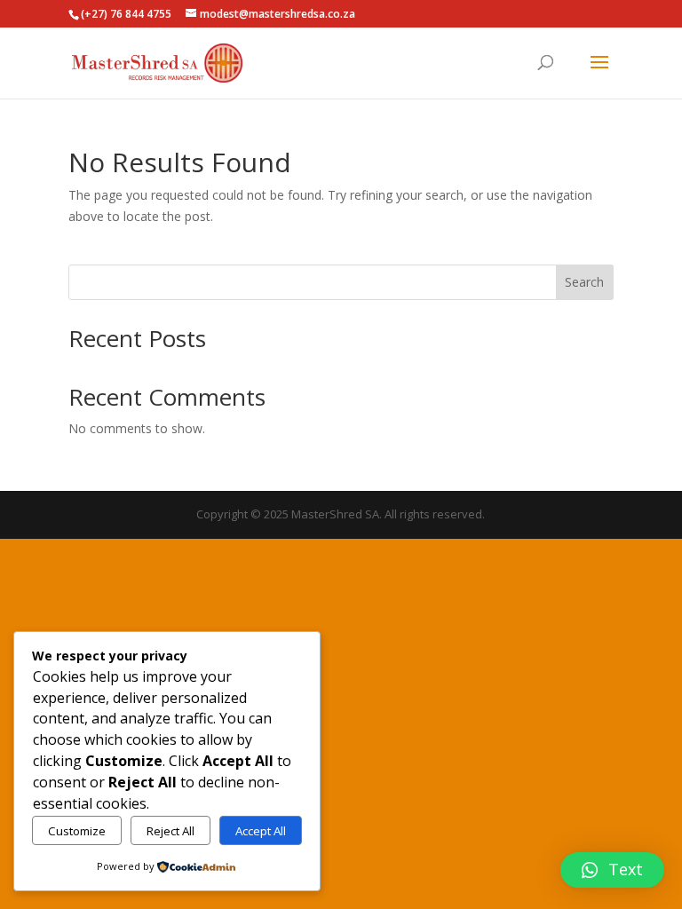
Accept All (260, 831)
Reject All (170, 831)
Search (584, 281)
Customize (77, 831)
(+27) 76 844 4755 (126, 13)
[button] (612, 870)
